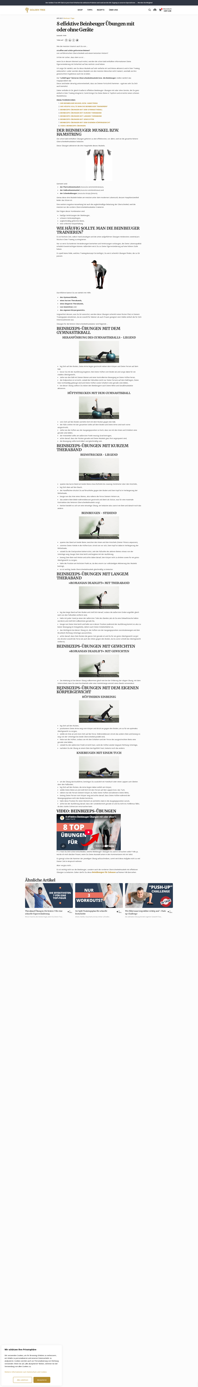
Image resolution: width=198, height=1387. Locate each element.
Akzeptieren (42, 1380)
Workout (67, 18)
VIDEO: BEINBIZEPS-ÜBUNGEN (73, 125)
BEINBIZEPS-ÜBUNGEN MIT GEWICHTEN (77, 119)
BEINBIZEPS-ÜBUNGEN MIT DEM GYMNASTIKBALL (81, 109)
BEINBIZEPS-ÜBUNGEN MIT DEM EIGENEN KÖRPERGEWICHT (85, 122)
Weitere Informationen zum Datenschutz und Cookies (26, 1372)
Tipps (89, 10)
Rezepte (100, 10)
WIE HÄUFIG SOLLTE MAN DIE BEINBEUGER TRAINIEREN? (83, 106)
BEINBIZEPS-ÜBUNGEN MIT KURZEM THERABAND (81, 113)
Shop (80, 10)
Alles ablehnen (22, 1380)
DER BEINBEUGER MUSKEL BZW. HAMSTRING (79, 103)
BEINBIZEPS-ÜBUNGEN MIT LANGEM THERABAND (81, 116)
